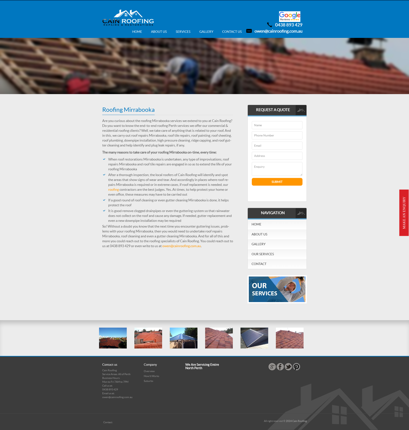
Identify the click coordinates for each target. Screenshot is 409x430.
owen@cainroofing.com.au (278, 31)
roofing (113, 189)
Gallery (206, 31)
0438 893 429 (288, 25)
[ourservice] (277, 289)
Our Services (263, 254)
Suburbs (148, 381)
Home (137, 31)
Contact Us (232, 31)
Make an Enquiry (404, 213)
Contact (259, 264)
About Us (159, 31)
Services (183, 31)
